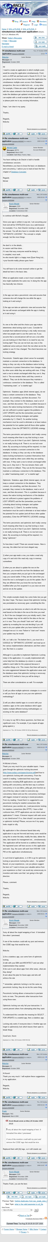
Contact (43, 1229)
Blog (16, 22)
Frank (4, 1111)
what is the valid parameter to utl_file (29, 1204)
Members (43, 22)
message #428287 (18, 141)
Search (25, 22)
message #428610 (18, 1105)
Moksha (5, 57)
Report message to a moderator (37, 129)
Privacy (24, 1232)
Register (26, 25)
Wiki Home (34, 1229)
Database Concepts (18, 172)
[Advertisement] (39, 9)
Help (33, 22)
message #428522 (18, 1057)
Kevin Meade (14, 204)
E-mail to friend (8, 47)
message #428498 (18, 914)
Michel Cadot (12, 148)
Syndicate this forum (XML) (34, 1218)
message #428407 (18, 747)
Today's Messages (15, 38)
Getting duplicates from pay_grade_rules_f (31, 1201)
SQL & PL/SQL (14, 29)
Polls (5, 41)
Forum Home (9, 1229)
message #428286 (18, 54)
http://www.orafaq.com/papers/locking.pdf (19, 773)
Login (35, 25)
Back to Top (24, 1216)
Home (44, 25)
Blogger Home (21, 1229)
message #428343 (18, 197)
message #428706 (18, 1165)
